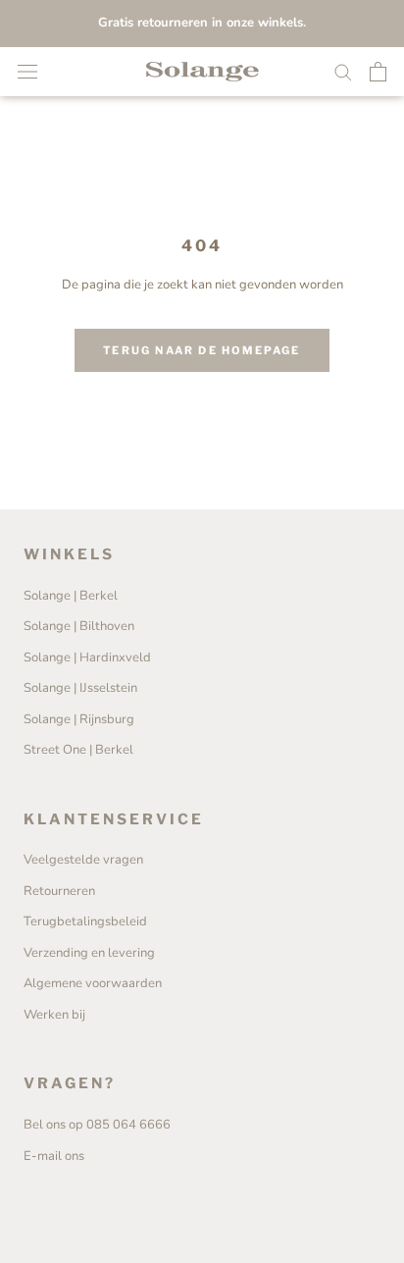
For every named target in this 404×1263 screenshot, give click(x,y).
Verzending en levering (89, 953)
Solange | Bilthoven (79, 626)
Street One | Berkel (78, 750)
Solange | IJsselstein (80, 688)
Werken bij (54, 1015)
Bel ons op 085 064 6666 (97, 1124)
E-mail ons (54, 1156)
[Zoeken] (343, 71)
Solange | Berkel (71, 596)
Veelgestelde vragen (83, 859)
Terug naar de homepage (201, 350)
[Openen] (27, 72)
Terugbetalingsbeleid (85, 921)
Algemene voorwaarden (93, 983)
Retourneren (59, 891)
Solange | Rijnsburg (79, 719)
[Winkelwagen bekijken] (378, 71)
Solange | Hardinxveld (87, 657)
